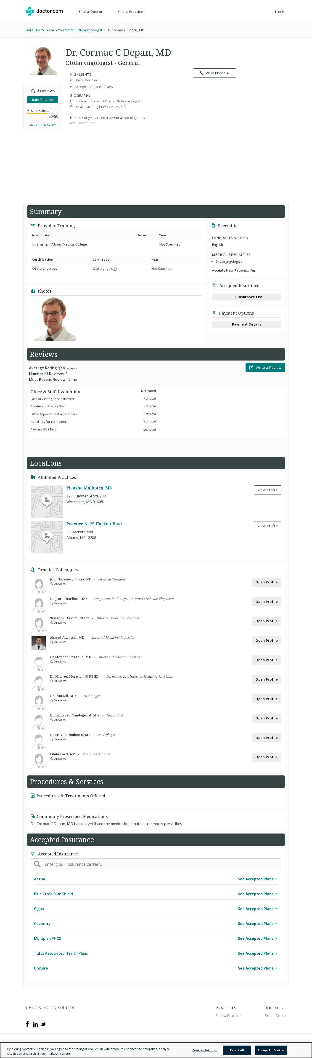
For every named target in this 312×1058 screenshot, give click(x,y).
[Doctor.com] (44, 11)
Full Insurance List (247, 296)
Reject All (237, 1050)
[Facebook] (27, 1024)
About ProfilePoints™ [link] (42, 125)
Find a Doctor (91, 11)
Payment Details (247, 324)
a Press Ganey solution (50, 1007)
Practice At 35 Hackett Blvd (94, 523)
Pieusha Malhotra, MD (89, 488)
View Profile (268, 489)
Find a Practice (130, 11)
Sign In (280, 11)
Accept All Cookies (271, 1050)
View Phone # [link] (217, 73)
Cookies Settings (204, 1050)
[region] (156, 1050)
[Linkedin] (35, 1024)
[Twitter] (43, 1024)
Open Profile (266, 582)
